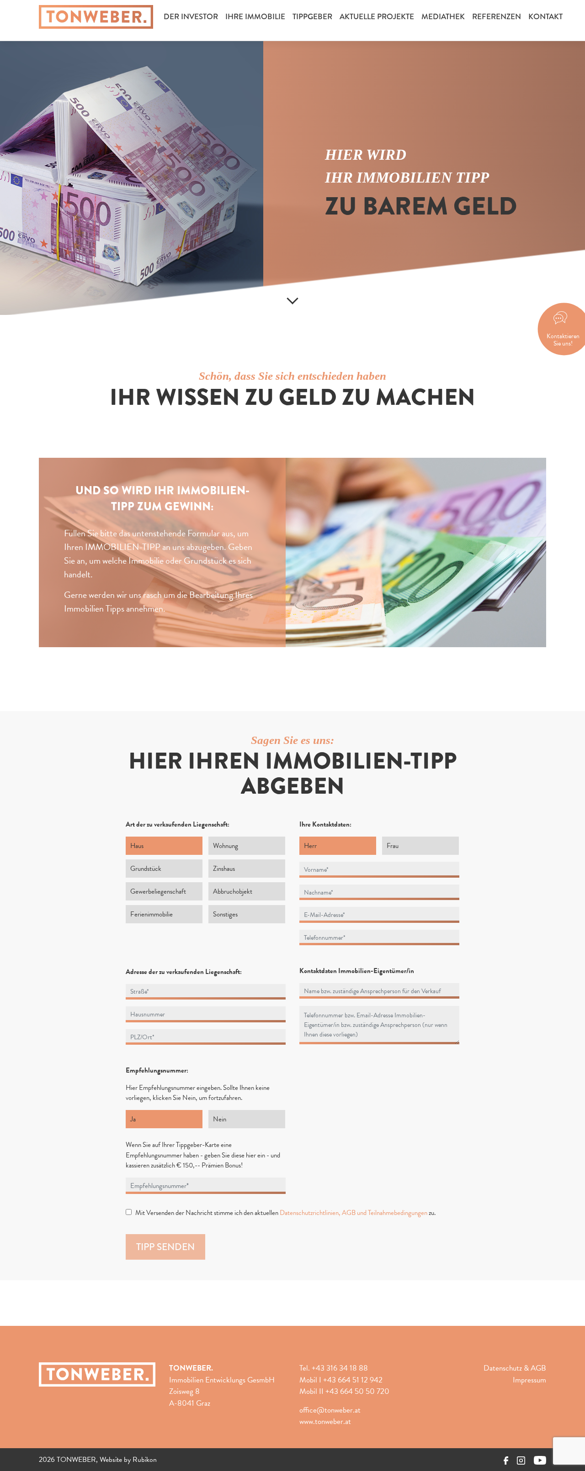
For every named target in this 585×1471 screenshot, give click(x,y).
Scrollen (292, 297)
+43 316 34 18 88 (340, 1368)
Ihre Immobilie (255, 16)
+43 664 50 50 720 (357, 1391)
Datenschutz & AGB (515, 1368)
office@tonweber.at (330, 1410)
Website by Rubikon (128, 1459)
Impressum (529, 1380)
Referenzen (496, 16)
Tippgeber (312, 16)
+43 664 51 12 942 (353, 1380)
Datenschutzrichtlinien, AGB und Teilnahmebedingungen (353, 1213)
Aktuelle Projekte (377, 16)
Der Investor (191, 16)
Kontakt (545, 16)
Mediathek (443, 16)
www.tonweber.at (325, 1421)
